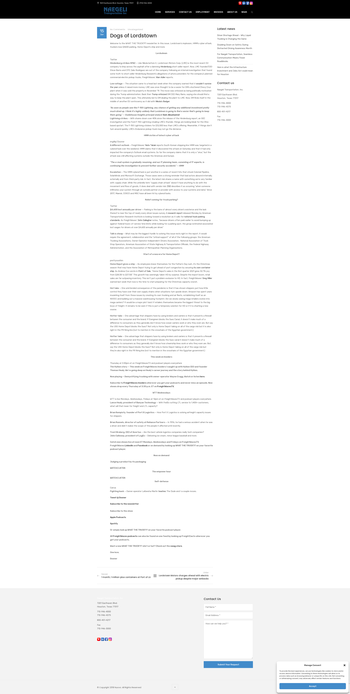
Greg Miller (207, 278)
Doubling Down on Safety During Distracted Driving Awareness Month (234, 47)
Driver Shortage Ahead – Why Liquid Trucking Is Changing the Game (234, 37)
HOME (158, 12)
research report (175, 213)
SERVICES (170, 12)
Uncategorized (135, 29)
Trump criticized (159, 94)
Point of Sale (144, 271)
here (202, 376)
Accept (312, 686)
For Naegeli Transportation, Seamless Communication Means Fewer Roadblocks (234, 58)
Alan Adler (160, 77)
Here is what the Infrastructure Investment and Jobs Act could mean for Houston (235, 71)
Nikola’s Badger (163, 101)
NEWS (244, 12)
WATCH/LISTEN (117, 468)
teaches (162, 491)
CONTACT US (185, 12)
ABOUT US (232, 12)
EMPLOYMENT (203, 12)
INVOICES (218, 12)
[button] (344, 665)
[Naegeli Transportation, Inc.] (115, 12)
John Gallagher (145, 220)
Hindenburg (166, 66)
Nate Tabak (150, 145)
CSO (169, 186)
